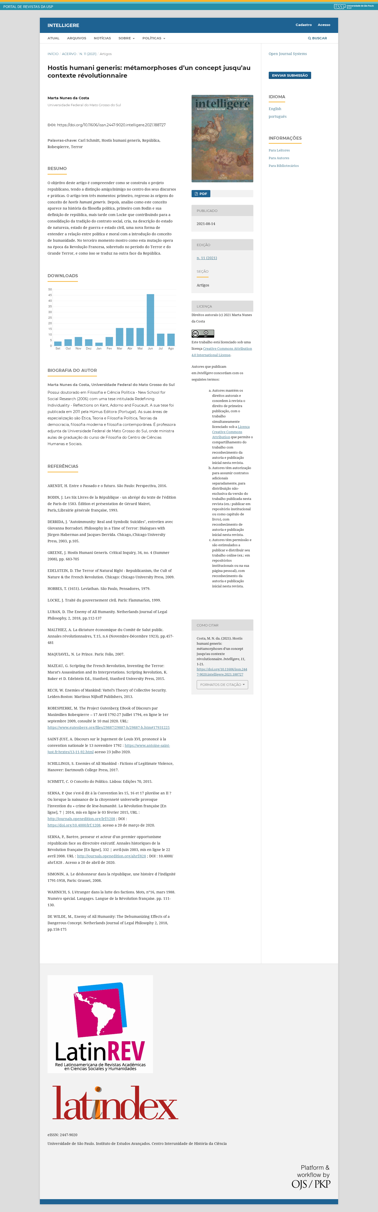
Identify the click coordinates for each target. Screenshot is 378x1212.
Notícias (102, 38)
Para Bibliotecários (284, 165)
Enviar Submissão (290, 75)
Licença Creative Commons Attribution (231, 431)
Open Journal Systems (288, 53)
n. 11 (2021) (87, 54)
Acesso (324, 25)
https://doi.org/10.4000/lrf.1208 (74, 825)
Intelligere (63, 25)
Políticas (152, 38)
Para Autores (279, 158)
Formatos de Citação (220, 685)
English (275, 108)
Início (53, 54)
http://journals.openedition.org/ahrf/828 (111, 856)
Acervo (69, 54)
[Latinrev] (100, 1071)
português (277, 116)
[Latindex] (115, 1126)
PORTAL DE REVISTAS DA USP (28, 7)
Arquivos (76, 38)
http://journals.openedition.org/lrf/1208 (81, 818)
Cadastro (304, 25)
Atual (53, 38)
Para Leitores (279, 150)
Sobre (125, 38)
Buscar (319, 38)
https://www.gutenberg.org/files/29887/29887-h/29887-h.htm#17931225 (109, 727)
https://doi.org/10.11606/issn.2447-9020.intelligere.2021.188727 (111, 125)
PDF (203, 194)
